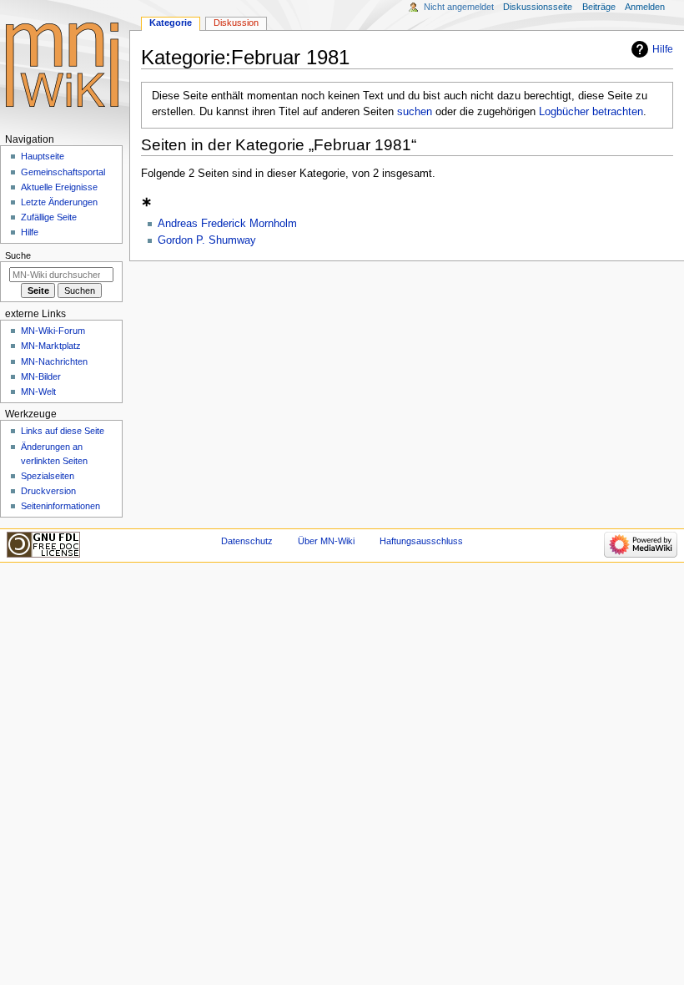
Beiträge (599, 7)
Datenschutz (247, 541)
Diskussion (236, 23)
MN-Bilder (41, 376)
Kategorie (170, 23)
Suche (18, 255)
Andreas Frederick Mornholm (227, 224)
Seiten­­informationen (60, 506)
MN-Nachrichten (54, 361)
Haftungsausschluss (421, 541)
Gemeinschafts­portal (63, 172)
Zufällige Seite (49, 217)
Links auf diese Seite (62, 431)
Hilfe (662, 49)
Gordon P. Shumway (207, 240)
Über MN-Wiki (326, 541)
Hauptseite (42, 156)
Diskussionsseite (537, 7)
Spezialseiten (47, 476)
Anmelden (645, 7)
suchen (414, 112)
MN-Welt (38, 391)
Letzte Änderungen (59, 202)
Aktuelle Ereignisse (59, 187)
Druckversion (48, 491)
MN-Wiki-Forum (53, 331)
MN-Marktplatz (51, 346)
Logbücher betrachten (591, 112)
